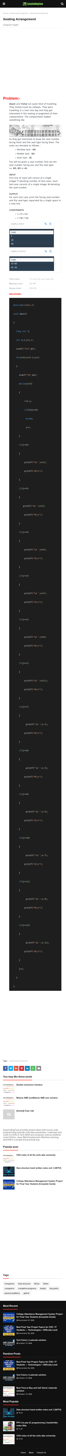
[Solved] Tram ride (25, 1111)
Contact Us (41, 1453)
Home (5, 13)
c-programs (9, 1288)
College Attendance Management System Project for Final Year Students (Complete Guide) (39, 1182)
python (26, 1293)
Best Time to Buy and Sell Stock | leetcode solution (36, 1389)
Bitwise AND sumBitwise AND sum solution (37, 1098)
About (31, 1453)
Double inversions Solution (29, 1085)
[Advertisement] (33, 64)
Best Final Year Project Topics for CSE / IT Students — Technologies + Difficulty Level (36, 1328)
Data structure (24, 1284)
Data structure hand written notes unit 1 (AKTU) (38, 1168)
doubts (43, 1288)
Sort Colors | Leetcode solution (31, 1340)
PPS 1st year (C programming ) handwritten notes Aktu (37, 1424)
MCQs (36, 1284)
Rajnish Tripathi (11, 25)
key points (54, 1288)
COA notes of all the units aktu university (35, 1155)
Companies (9, 1284)
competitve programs (27, 1288)
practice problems (12, 1293)
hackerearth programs (19, 13)
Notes (45, 1284)
